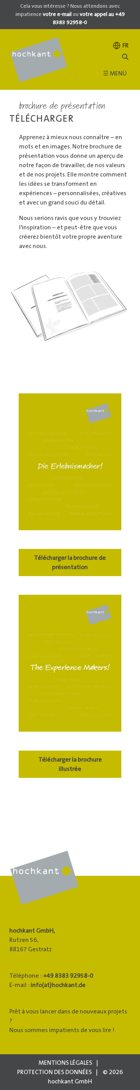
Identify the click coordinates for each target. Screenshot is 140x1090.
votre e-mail (57, 14)
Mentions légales (65, 1062)
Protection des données (54, 1072)
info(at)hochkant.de (58, 985)
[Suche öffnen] (125, 57)
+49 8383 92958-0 (68, 975)
